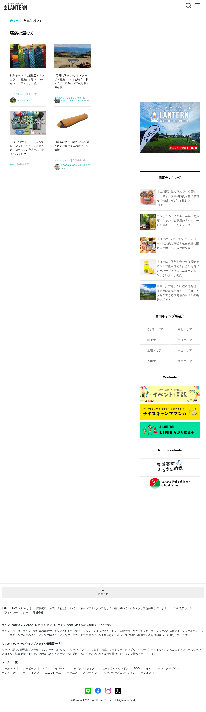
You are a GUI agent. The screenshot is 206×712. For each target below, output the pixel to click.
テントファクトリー (14, 672)
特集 (12, 165)
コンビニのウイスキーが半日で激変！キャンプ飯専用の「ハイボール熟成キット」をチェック (178, 220)
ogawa (148, 668)
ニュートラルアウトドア (114, 668)
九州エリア (185, 361)
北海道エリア (154, 329)
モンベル (60, 668)
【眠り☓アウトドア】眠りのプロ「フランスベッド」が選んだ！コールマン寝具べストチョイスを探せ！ (27, 147)
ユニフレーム (53, 672)
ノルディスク (91, 672)
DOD (137, 668)
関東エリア (154, 340)
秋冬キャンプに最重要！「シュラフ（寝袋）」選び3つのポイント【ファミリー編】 (27, 79)
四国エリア (154, 361)
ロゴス (45, 668)
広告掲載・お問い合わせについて (55, 608)
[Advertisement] (71, 215)
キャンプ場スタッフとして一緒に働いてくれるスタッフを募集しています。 (124, 608)
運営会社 (38, 612)
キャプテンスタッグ (82, 668)
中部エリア (185, 340)
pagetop (103, 593)
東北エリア (185, 329)
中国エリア (185, 350)
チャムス (72, 672)
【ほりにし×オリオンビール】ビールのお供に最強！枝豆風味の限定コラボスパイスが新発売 (178, 243)
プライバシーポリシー (15, 612)
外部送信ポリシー (184, 608)
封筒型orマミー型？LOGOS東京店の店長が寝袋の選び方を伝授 (71, 145)
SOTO (35, 672)
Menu (197, 3)
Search (187, 3)
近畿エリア (154, 350)
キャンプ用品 (16, 94)
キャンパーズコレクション (119, 672)
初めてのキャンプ (62, 160)
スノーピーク (28, 668)
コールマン (8, 668)
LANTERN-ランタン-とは (16, 608)
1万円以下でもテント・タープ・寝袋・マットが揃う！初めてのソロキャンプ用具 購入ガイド (71, 81)
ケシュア (146, 672)
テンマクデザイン (168, 668)
